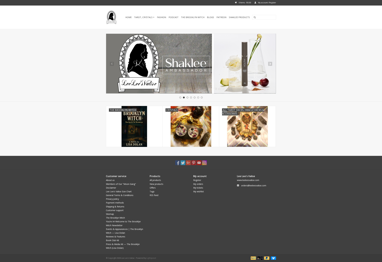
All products (155, 180)
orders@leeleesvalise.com (253, 185)
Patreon (221, 17)
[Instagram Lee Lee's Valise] (204, 162)
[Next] (270, 64)
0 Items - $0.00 (244, 2)
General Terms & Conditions (119, 195)
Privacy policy (112, 199)
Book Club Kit (112, 240)
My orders (198, 184)
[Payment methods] (253, 258)
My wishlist (198, 191)
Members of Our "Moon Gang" (121, 184)
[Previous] (112, 64)
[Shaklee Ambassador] (191, 63)
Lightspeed (151, 258)
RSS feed (154, 195)
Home (128, 17)
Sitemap (110, 214)
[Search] (253, 17)
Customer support (115, 210)
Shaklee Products (239, 17)
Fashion (161, 17)
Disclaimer (111, 187)
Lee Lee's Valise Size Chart (119, 191)
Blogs (210, 17)
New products (156, 184)
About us (110, 180)
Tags (152, 191)
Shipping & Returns (115, 206)
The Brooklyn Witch (115, 217)
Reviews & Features (115, 236)
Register (197, 180)
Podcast (173, 17)
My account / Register (267, 2)
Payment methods (115, 202)
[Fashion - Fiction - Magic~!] (111, 17)
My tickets (198, 187)
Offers (153, 187)
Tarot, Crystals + (144, 17)
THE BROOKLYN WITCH (192, 17)
